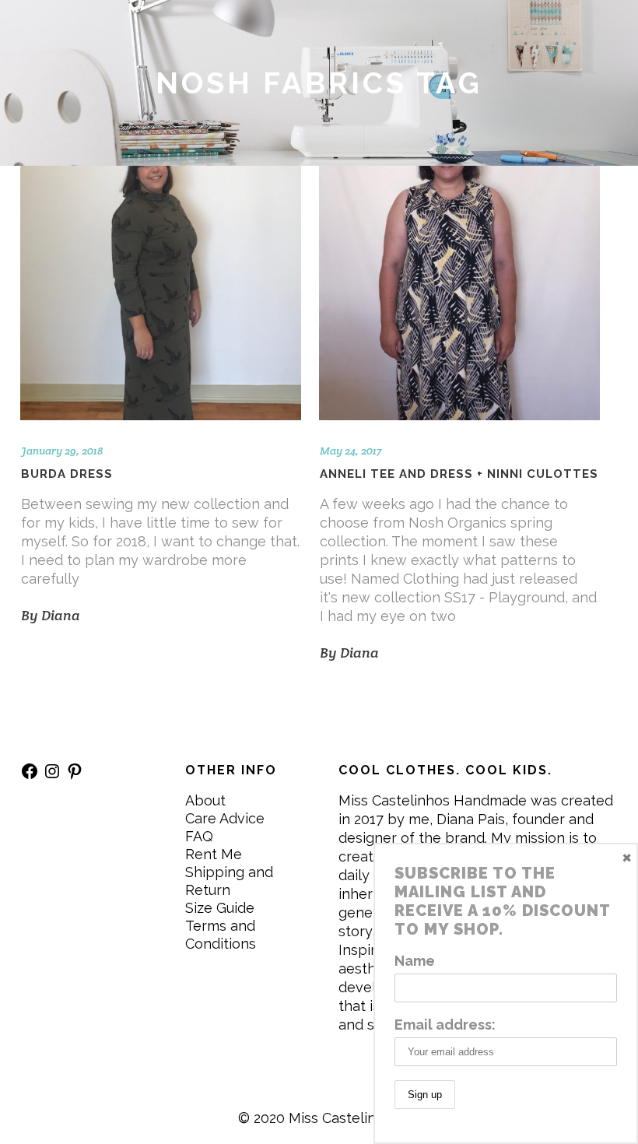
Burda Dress (67, 474)
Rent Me (213, 854)
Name (414, 961)
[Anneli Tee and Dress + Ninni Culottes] (459, 293)
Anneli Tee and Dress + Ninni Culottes (459, 474)
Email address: (445, 1024)
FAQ (199, 836)
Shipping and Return (229, 881)
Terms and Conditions (220, 935)
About (205, 800)
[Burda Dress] (160, 293)
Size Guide (219, 908)
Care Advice (225, 818)
